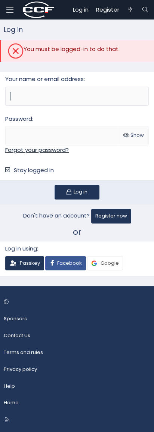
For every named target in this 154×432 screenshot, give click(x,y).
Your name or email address (44, 79)
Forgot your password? (37, 150)
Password (18, 119)
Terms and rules (23, 352)
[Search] (145, 10)
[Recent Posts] (130, 10)
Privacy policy (20, 369)
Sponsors (15, 318)
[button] (76, 302)
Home (11, 402)
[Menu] (9, 9)
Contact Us (17, 335)
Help (9, 386)
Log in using (21, 248)
